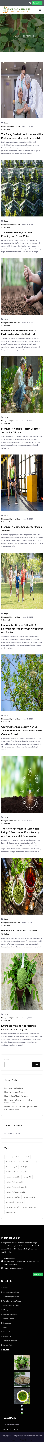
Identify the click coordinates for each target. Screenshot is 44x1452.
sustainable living (13, 1207)
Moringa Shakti (11, 1237)
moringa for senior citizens (16, 1187)
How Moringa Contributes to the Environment (18, 1101)
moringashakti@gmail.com (10, 126)
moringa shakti (29, 1197)
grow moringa (11, 1167)
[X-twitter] (7, 1429)
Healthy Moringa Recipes (14, 1092)
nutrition (10, 1202)
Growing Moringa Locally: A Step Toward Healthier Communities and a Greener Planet (21, 730)
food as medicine (30, 1162)
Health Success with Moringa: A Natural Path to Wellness (21, 1108)
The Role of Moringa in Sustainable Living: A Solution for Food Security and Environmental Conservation (20, 832)
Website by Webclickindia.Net (22, 1440)
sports (20, 1202)
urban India (11, 1212)
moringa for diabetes (14, 1182)
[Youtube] (14, 1429)
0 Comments (5, 129)
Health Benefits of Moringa (16, 1096)
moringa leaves (13, 1197)
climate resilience (13, 1162)
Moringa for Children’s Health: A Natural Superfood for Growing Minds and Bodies (22, 628)
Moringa (27, 1177)
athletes (9, 1157)
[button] (39, 10)
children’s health (22, 1157)
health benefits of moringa (16, 1172)
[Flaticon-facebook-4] (11, 1429)
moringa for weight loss (15, 1192)
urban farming (29, 1207)
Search (6, 1060)
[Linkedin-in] (17, 1429)
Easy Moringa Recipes (13, 1088)
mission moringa (13, 1177)
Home (15, 35)
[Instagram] (4, 1429)
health (23, 1167)
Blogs (6, 123)
